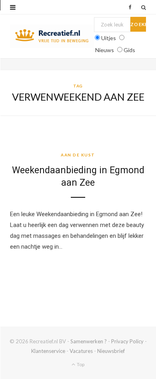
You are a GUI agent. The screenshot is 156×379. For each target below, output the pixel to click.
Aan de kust (78, 154)
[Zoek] (143, 7)
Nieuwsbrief (111, 351)
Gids (129, 50)
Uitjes (108, 37)
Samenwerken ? (88, 341)
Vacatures (81, 351)
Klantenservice (48, 351)
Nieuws (104, 50)
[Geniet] (52, 36)
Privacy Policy (127, 341)
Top (80, 364)
